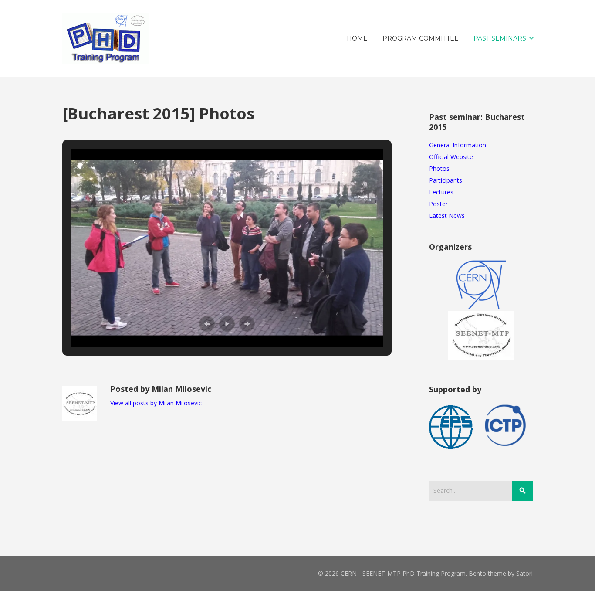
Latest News (447, 215)
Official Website (451, 157)
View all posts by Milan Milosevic (156, 403)
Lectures (441, 192)
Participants (445, 180)
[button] (207, 324)
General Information (457, 145)
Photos (439, 168)
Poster (438, 204)
